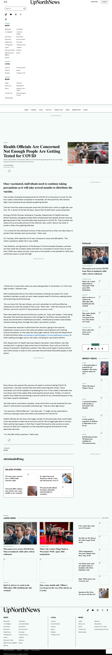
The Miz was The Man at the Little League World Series (87, 540)
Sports (7, 57)
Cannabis (19, 29)
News (18, 70)
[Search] (24, 8)
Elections (8, 39)
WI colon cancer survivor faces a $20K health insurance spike (13, 478)
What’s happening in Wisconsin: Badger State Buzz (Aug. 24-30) (87, 553)
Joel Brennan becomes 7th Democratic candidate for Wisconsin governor (89, 440)
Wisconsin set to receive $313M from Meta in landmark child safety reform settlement (95, 271)
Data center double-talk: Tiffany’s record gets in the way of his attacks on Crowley (89, 317)
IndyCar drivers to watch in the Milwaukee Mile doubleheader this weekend (88, 301)
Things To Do (20, 73)
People (7, 73)
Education (19, 36)
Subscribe (94, 2)
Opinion (19, 83)
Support (19, 650)
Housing (19, 42)
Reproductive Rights (10, 643)
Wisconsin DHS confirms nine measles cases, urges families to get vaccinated (13, 491)
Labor (7, 47)
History (7, 70)
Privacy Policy (35, 650)
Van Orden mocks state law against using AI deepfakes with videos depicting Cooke (86, 566)
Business (8, 29)
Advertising (9, 98)
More (80, 617)
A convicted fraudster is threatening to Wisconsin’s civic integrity (89, 404)
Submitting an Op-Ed (101, 629)
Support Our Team (100, 626)
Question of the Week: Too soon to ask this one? (87, 593)
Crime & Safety (87, 265)
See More (105, 518)
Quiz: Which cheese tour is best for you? (87, 580)
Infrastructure (21, 45)
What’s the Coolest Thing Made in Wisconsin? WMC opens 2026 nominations (88, 285)
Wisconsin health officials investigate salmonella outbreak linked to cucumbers (48, 491)
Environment (20, 39)
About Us (8, 85)
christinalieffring (8, 165)
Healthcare (8, 42)
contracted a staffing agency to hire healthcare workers (46, 335)
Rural (18, 53)
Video (7, 83)
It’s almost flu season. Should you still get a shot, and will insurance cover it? (49, 478)
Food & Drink (20, 67)
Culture (7, 67)
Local (41, 110)
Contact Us (8, 93)
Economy (8, 36)
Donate (104, 2)
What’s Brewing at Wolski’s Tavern (88, 387)
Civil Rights (8, 32)
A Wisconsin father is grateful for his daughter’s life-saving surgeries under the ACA (89, 369)
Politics (18, 50)
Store (7, 88)
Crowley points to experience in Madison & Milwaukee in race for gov (89, 422)
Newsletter (20, 85)
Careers (26, 650)
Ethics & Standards (9, 650)
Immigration (9, 45)
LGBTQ (18, 47)
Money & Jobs (10, 50)
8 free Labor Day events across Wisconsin (88, 332)
